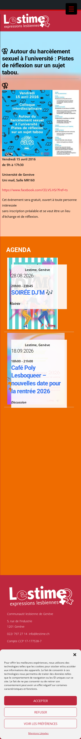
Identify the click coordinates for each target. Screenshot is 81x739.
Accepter (40, 701)
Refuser (40, 712)
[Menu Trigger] (71, 9)
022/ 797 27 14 (17, 634)
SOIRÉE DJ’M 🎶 (32, 292)
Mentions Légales (38, 733)
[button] (75, 655)
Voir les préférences (40, 724)
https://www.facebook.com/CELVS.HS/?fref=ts (35, 190)
